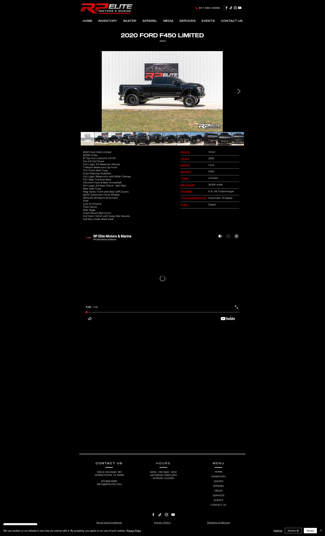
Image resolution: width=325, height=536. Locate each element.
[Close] (321, 530)
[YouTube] (240, 8)
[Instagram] (235, 8)
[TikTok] (231, 8)
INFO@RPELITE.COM (109, 484)
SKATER (218, 481)
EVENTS (218, 500)
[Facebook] (226, 8)
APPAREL (218, 485)
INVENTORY (218, 476)
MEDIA (218, 490)
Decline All (293, 530)
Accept (310, 530)
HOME (218, 471)
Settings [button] (278, 530)
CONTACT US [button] (218, 504)
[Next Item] (239, 91)
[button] (129, 20)
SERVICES (218, 495)
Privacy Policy (133, 530)
